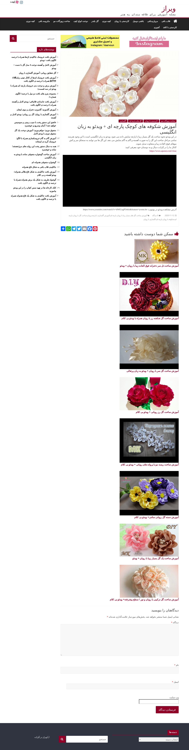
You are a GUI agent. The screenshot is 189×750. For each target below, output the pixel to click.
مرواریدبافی (152, 21)
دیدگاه (175, 622)
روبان (89, 215)
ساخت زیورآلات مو (61, 21)
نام (176, 665)
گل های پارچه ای (135, 121)
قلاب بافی (166, 21)
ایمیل (175, 682)
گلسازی (123, 121)
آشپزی (157, 27)
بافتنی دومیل (138, 21)
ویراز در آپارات (40, 737)
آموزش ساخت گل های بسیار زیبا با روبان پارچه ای (128, 215)
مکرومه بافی (44, 21)
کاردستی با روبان (121, 21)
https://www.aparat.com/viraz (163, 151)
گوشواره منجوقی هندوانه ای (44, 162)
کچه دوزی (106, 21)
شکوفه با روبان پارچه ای (165, 219)
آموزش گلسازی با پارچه (101, 215)
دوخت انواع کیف (81, 21)
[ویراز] (175, 21)
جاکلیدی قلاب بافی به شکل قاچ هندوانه (39, 167)
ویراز (169, 8)
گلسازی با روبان (149, 219)
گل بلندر (95, 21)
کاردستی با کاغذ (170, 27)
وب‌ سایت (174, 697)
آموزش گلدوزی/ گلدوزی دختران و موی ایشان (36, 110)
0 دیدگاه (155, 215)
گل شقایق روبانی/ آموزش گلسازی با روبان (37, 73)
